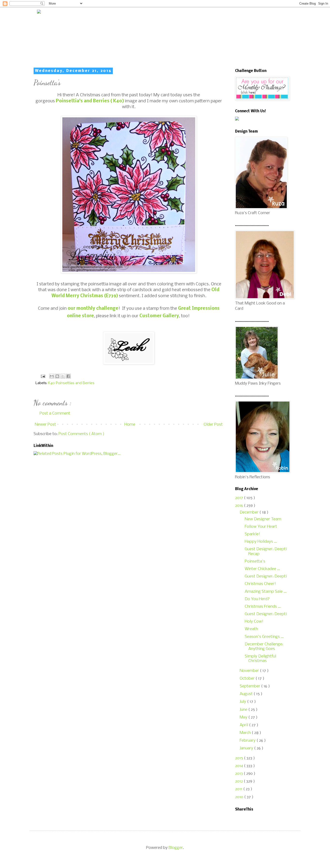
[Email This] (51, 376)
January (247, 748)
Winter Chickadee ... (262, 569)
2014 (239, 766)
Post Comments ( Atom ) (81, 434)
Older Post (213, 424)
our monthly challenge (93, 308)
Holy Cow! (254, 621)
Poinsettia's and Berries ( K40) (90, 101)
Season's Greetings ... (264, 636)
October (248, 678)
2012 (239, 781)
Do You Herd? (257, 599)
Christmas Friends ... (263, 606)
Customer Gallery (159, 316)
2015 (239, 758)
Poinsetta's (255, 561)
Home (129, 424)
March (246, 733)
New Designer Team (263, 519)
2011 (239, 789)
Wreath (251, 629)
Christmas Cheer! (260, 584)
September (250, 686)
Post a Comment (55, 413)
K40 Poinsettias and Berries (71, 383)
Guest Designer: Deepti (266, 576)
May (244, 717)
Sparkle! (252, 534)
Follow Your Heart (261, 526)
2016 (239, 505)
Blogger (176, 848)
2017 (239, 498)
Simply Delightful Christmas (260, 658)
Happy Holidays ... (261, 541)
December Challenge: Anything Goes (264, 646)
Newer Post (45, 424)
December (249, 512)
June (244, 709)
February (248, 740)
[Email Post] (42, 376)
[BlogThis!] (57, 376)
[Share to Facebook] (68, 376)
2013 (239, 773)
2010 (239, 797)
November (250, 671)
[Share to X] (62, 376)
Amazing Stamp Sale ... (266, 591)
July (243, 701)
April (244, 725)
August (247, 694)
